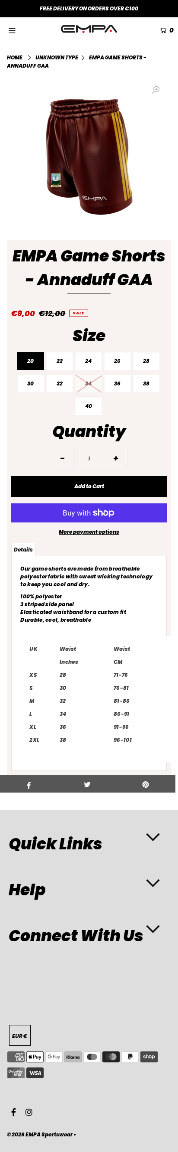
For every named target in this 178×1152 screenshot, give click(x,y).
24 (88, 361)
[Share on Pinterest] (145, 784)
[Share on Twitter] (87, 784)
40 (88, 406)
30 (30, 383)
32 (60, 383)
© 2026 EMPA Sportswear (40, 1134)
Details (23, 549)
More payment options (89, 531)
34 (88, 383)
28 (146, 361)
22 (60, 361)
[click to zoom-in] (155, 90)
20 (30, 361)
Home (14, 57)
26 (117, 361)
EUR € (20, 1036)
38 (146, 383)
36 (117, 383)
